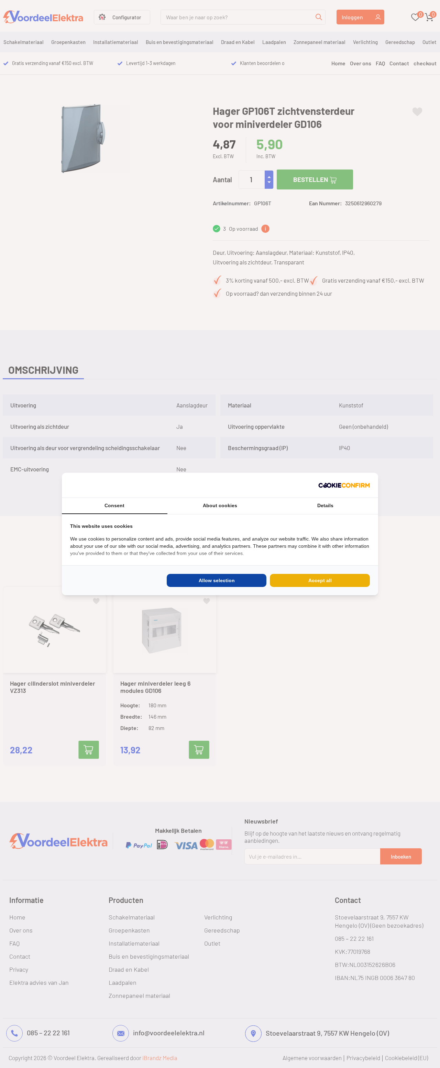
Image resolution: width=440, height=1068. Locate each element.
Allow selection (217, 580)
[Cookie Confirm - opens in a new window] (344, 485)
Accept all (320, 580)
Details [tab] (325, 505)
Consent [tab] (114, 505)
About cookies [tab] (220, 505)
